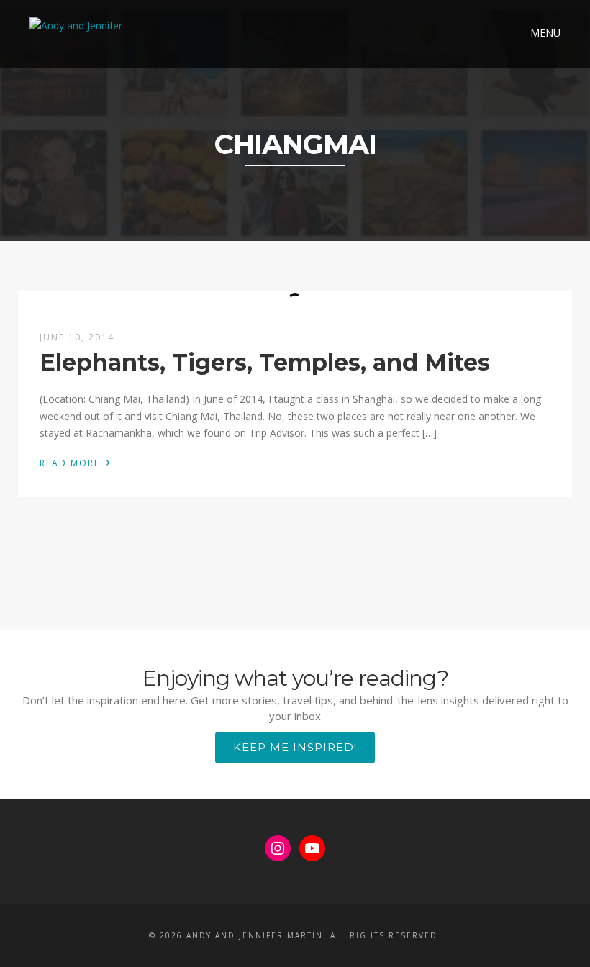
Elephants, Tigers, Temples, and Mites (265, 362)
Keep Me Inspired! (295, 747)
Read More (75, 462)
